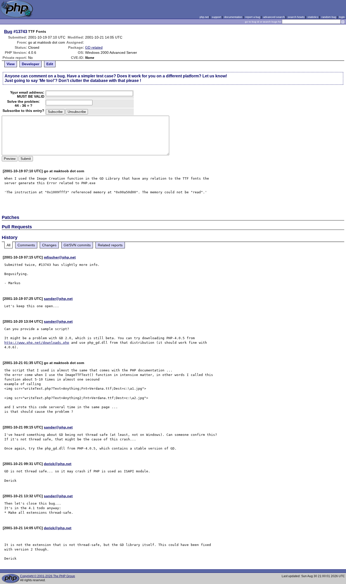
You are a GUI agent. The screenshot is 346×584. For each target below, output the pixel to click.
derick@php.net (57, 464)
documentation (233, 17)
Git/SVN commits (77, 245)
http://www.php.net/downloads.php (36, 343)
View (11, 64)
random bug (328, 17)
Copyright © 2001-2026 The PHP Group (47, 576)
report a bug (252, 17)
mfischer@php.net (60, 257)
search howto (296, 17)
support (216, 17)
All (8, 245)
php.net (204, 17)
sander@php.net (58, 299)
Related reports (110, 245)
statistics (312, 17)
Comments (26, 245)
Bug (8, 31)
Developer (30, 64)
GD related (94, 47)
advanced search (274, 17)
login (342, 17)
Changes (49, 245)
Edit (49, 64)
